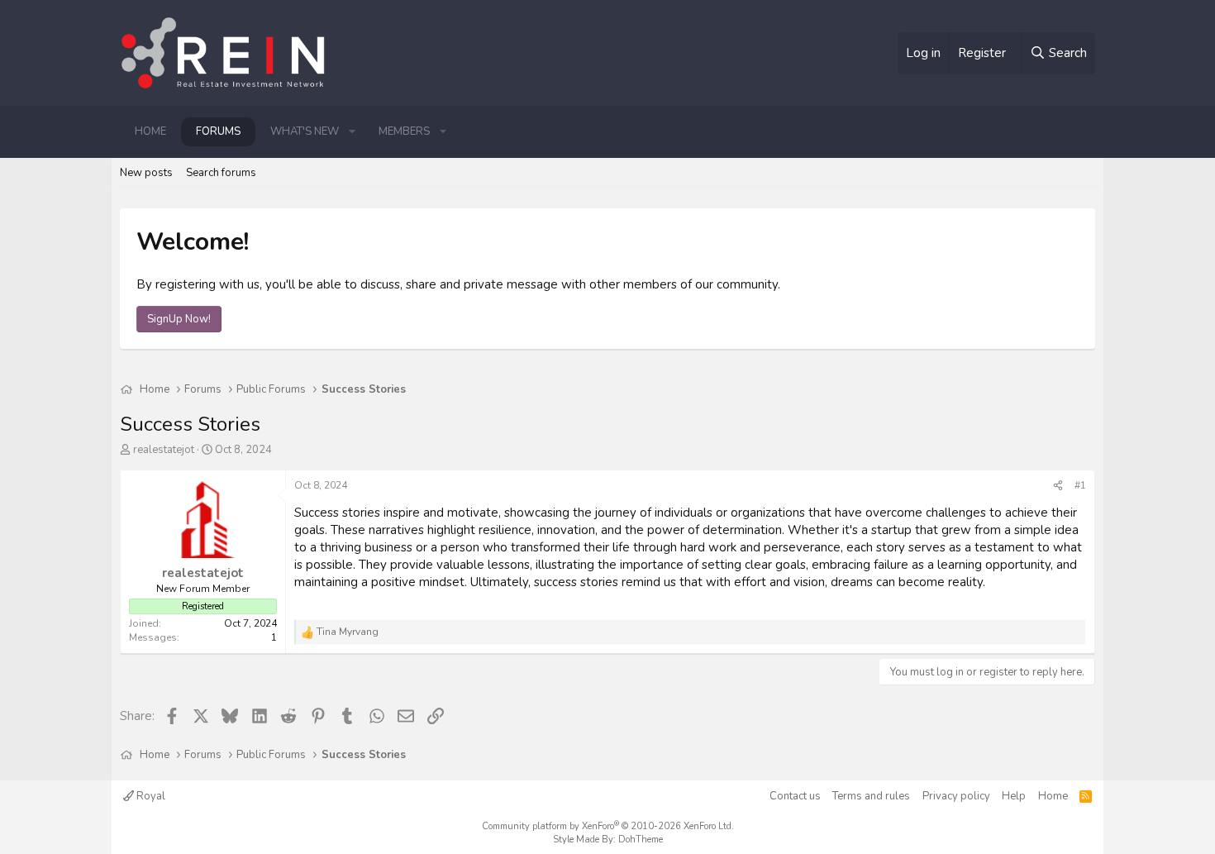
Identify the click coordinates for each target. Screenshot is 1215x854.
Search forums (221, 172)
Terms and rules (871, 796)
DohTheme (640, 839)
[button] (352, 131)
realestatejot (163, 449)
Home (150, 131)
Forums (218, 131)
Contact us (795, 796)
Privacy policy (956, 796)
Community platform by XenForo (608, 826)
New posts (146, 172)
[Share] (1058, 485)
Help (1014, 796)
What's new (304, 131)
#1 (1080, 485)
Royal (149, 796)
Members (404, 131)
